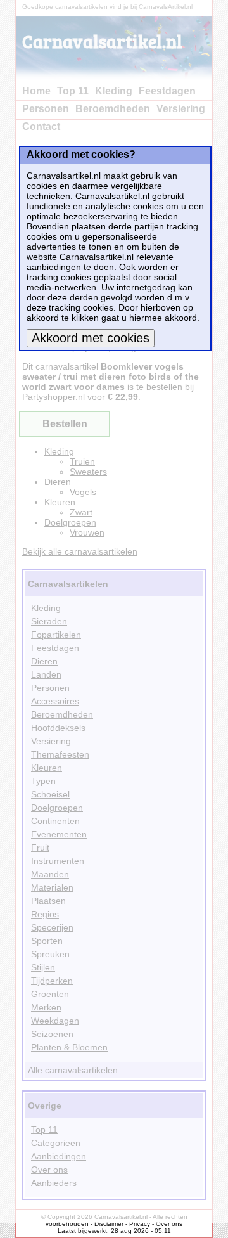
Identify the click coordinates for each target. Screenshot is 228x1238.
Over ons (169, 1223)
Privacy (139, 1223)
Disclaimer (109, 1223)
